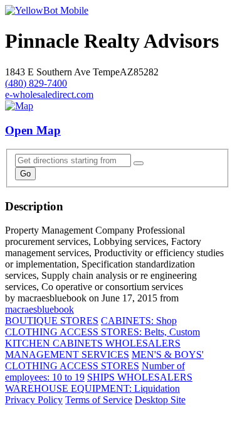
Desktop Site (160, 399)
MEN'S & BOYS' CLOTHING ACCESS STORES (104, 360)
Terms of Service (98, 399)
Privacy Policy (34, 399)
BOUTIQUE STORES (51, 320)
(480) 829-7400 (36, 83)
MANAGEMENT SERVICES (67, 354)
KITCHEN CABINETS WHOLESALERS (92, 343)
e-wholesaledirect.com (49, 94)
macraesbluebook (39, 309)
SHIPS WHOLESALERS (139, 377)
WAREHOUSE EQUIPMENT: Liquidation (92, 388)
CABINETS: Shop (139, 320)
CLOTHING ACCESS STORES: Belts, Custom (102, 332)
